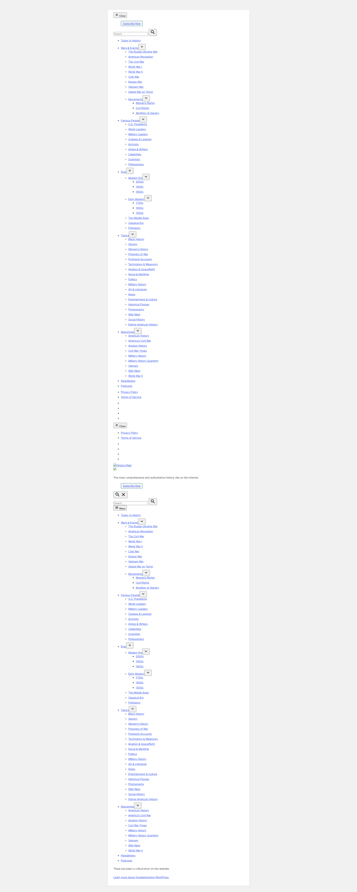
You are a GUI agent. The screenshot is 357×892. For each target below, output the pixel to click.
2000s (140, 181)
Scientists (134, 159)
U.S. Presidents (137, 124)
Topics (125, 235)
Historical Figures (138, 304)
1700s (139, 202)
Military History (137, 284)
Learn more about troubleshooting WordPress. (141, 877)
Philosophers (136, 164)
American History (138, 335)
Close (122, 16)
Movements (135, 99)
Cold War (133, 76)
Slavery (132, 244)
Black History (136, 239)
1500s (139, 212)
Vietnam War (136, 86)
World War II (135, 71)
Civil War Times (137, 350)
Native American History (143, 324)
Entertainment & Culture (142, 299)
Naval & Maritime (138, 274)
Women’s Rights (145, 103)
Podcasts (126, 385)
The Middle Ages (138, 217)
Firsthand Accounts (140, 259)
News (131, 294)
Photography (136, 309)
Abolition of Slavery (147, 113)
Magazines (127, 331)
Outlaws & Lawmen (140, 139)
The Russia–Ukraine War (142, 51)
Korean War (135, 81)
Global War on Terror (140, 91)
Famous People (130, 120)
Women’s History (138, 249)
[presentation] (142, 47)
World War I (135, 66)
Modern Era (135, 177)
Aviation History (137, 345)
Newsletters (128, 380)
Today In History (131, 40)
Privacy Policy (129, 392)
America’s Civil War (139, 340)
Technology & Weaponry (143, 264)
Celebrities (134, 154)
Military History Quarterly (143, 360)
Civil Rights (142, 108)
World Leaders (137, 129)
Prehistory (134, 228)
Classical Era (136, 222)
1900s (139, 186)
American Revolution (140, 56)
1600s (139, 207)
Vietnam (133, 365)
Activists (133, 144)
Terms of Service (131, 397)
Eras (123, 171)
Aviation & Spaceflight (141, 269)
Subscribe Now (132, 23)
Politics (132, 279)
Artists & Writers (138, 149)
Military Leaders (138, 134)
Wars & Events (129, 47)
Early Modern (136, 199)
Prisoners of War (138, 254)
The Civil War (136, 61)
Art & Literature (137, 289)
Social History (136, 319)
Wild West (134, 314)
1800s (139, 191)
